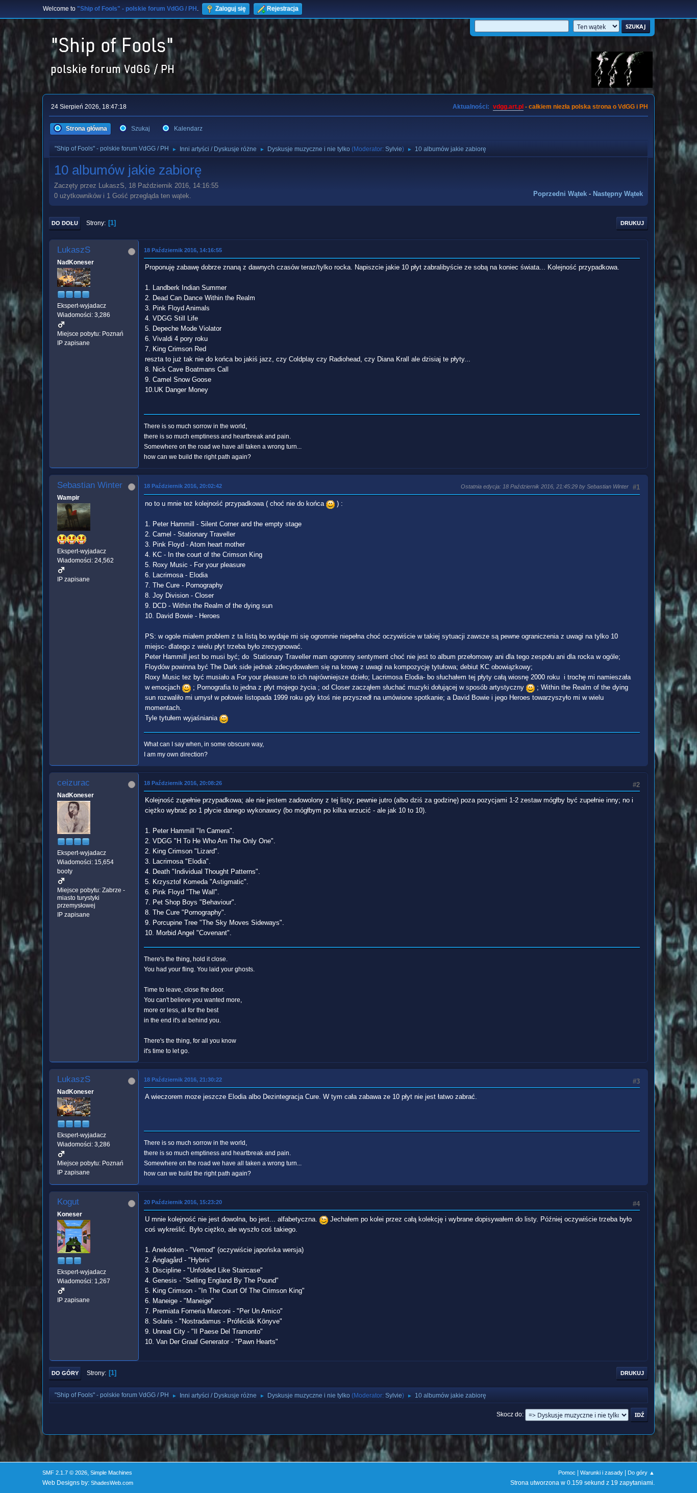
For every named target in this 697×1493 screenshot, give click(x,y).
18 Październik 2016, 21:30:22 (183, 1079)
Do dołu (65, 223)
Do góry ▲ (641, 1473)
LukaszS (73, 250)
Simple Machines (111, 1473)
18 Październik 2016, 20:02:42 (183, 486)
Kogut (68, 1202)
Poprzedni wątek (560, 194)
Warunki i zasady (601, 1473)
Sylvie (393, 149)
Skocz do (509, 1414)
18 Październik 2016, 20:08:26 (183, 783)
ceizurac (73, 783)
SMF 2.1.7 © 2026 (64, 1473)
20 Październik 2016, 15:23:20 (183, 1202)
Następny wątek (618, 194)
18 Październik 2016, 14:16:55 (183, 250)
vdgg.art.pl (508, 106)
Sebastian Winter (89, 485)
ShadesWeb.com (112, 1483)
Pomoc (567, 1473)
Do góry (65, 1373)
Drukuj (632, 223)
